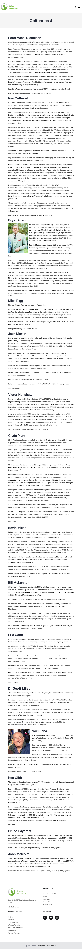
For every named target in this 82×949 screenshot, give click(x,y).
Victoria (10, 917)
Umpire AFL (46, 902)
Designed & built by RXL (47, 946)
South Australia (13, 922)
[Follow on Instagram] (57, 918)
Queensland (12, 930)
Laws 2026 (46, 899)
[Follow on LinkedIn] (51, 918)
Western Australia (14, 925)
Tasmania (11, 919)
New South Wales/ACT (15, 928)
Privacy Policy (47, 904)
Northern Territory (14, 933)
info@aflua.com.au (14, 907)
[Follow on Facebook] (45, 918)
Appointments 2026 (49, 894)
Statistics (45, 896)
